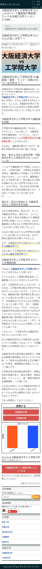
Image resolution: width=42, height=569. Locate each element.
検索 (36, 497)
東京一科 (5, 522)
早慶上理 (5, 527)
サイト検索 (36, 1)
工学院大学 (22, 97)
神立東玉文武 (7, 532)
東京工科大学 (16, 254)
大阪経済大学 (8, 97)
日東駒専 (5, 537)
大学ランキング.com (10, 4)
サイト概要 (36, 4)
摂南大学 (10, 246)
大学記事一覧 (37, 7)
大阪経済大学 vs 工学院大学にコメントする (21, 469)
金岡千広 (5, 542)
